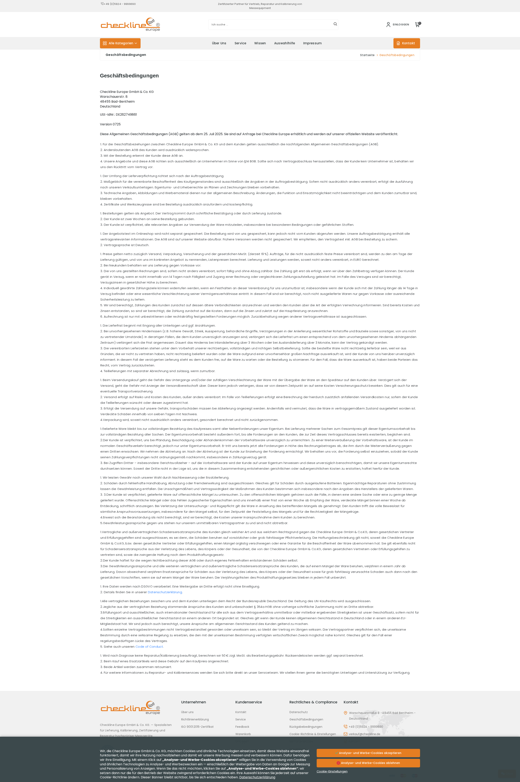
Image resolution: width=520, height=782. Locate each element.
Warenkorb (243, 734)
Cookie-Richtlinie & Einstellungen (312, 734)
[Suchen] (335, 24)
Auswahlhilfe (284, 43)
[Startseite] (138, 710)
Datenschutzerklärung (165, 592)
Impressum (312, 43)
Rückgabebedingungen (305, 727)
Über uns (219, 43)
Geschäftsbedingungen (306, 719)
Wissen (260, 43)
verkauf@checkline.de (364, 734)
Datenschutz (298, 712)
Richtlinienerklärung (195, 719)
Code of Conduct (149, 646)
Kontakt (408, 43)
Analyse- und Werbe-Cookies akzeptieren (369, 753)
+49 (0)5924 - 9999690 (120, 4)
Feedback (242, 727)
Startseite (367, 55)
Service (240, 43)
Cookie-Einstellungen (332, 771)
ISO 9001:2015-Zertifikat (197, 727)
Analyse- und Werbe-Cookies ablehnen (370, 763)
